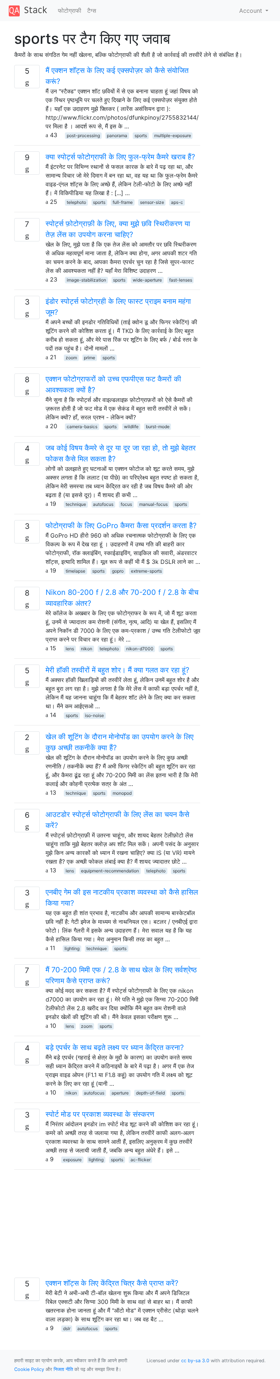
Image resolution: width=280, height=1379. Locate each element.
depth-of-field (150, 1093)
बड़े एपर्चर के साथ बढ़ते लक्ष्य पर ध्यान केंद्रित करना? (115, 1047)
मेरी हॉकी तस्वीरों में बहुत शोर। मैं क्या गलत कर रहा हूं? (117, 670)
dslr (66, 1328)
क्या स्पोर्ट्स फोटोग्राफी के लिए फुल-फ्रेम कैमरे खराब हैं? (120, 156)
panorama (117, 135)
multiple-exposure (172, 135)
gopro (118, 571)
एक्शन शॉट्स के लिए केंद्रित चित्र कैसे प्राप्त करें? (112, 1283)
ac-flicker (141, 1159)
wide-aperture (147, 280)
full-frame (123, 202)
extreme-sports (146, 571)
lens (70, 648)
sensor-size (152, 202)
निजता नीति (63, 1369)
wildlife (131, 426)
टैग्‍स (91, 10)
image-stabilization (86, 280)
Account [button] (251, 10)
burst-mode (158, 426)
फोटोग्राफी (69, 10)
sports (141, 135)
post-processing (83, 135)
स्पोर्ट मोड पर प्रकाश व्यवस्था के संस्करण (100, 1114)
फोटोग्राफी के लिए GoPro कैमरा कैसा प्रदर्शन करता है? (121, 525)
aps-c (177, 202)
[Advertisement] (107, 1226)
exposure (72, 1159)
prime (89, 357)
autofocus (103, 504)
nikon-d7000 (139, 648)
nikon (86, 648)
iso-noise (94, 715)
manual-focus (153, 504)
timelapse (75, 571)
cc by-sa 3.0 (195, 1360)
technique (76, 504)
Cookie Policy (29, 1369)
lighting (72, 948)
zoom (71, 357)
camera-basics (82, 426)
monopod (122, 793)
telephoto (76, 202)
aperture (120, 1093)
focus (126, 504)
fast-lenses (180, 280)
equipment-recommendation (110, 871)
